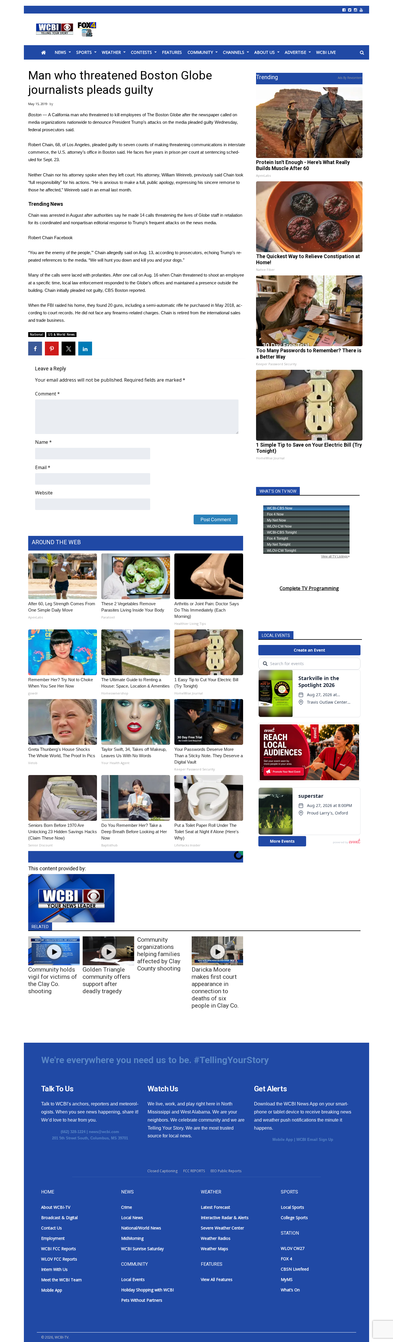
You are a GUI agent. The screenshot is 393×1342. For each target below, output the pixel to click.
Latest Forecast (215, 1207)
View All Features (216, 1279)
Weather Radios (215, 1238)
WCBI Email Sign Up (314, 1139)
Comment (47, 394)
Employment (53, 1238)
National (36, 334)
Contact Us (51, 1228)
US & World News (61, 334)
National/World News (141, 1228)
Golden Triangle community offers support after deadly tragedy (106, 980)
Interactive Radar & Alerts (225, 1217)
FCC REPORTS (194, 1170)
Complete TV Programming (309, 588)
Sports (84, 52)
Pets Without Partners (141, 1300)
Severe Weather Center (222, 1228)
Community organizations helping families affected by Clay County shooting (158, 954)
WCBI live (326, 52)
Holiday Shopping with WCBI (147, 1289)
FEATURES (172, 52)
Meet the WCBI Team (61, 1279)
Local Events (133, 1279)
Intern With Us (54, 1269)
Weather (111, 52)
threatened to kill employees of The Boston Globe (135, 114)
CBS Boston (116, 290)
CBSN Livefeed (295, 1269)
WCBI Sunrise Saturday (142, 1248)
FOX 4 (286, 1258)
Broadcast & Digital (59, 1217)
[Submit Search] (362, 52)
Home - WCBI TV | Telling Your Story (67, 29)
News (60, 52)
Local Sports (292, 1207)
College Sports (294, 1217)
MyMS (287, 1279)
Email (42, 467)
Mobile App (282, 1139)
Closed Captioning (162, 1170)
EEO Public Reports (226, 1170)
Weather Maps (214, 1248)
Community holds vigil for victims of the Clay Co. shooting (52, 980)
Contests (141, 52)
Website (44, 493)
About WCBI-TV (55, 1207)
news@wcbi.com (104, 1132)
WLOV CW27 (292, 1248)
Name (43, 442)
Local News (132, 1217)
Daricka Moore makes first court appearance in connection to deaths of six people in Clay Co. (215, 987)
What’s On (290, 1289)
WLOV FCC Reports (59, 1259)
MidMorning (132, 1238)
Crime (126, 1207)
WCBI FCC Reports (58, 1248)
